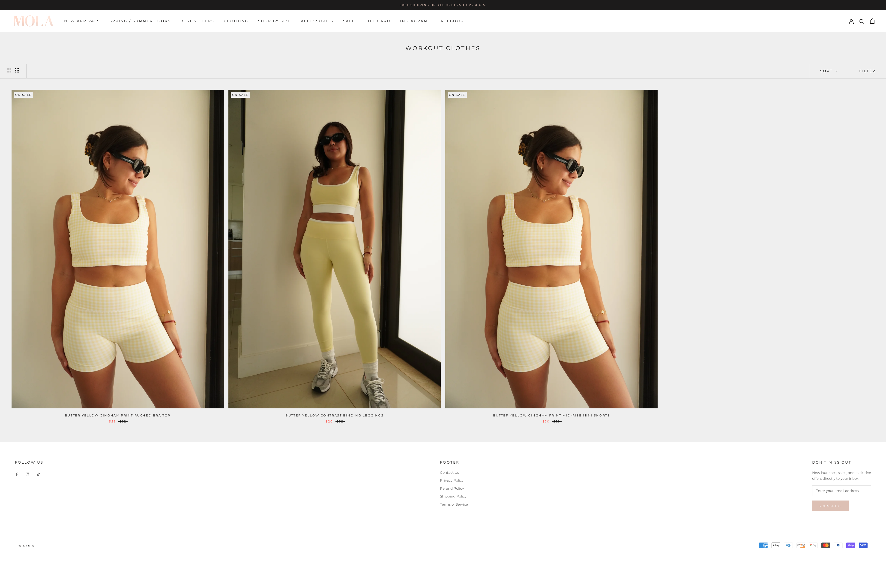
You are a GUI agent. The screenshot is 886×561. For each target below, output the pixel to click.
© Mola (26, 546)
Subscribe (830, 506)
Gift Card (377, 21)
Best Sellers (197, 21)
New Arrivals (82, 21)
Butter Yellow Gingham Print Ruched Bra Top (118, 415)
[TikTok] (38, 474)
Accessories (317, 21)
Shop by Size (274, 21)
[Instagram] (27, 474)
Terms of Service (454, 504)
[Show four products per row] (17, 70)
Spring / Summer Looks (140, 21)
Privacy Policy (452, 480)
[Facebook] (16, 474)
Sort (827, 71)
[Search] (861, 21)
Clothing (236, 21)
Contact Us (449, 472)
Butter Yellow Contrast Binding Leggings (334, 415)
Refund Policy (452, 488)
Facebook (450, 21)
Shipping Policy (453, 496)
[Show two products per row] (9, 70)
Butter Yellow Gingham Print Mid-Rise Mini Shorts (551, 415)
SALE (349, 21)
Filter (867, 71)
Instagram (414, 21)
